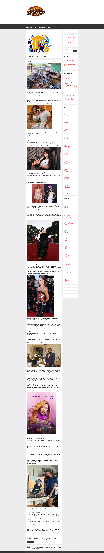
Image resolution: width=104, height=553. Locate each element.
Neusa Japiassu (67, 85)
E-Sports (66, 229)
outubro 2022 (67, 162)
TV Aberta (66, 278)
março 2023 (66, 156)
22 (68, 40)
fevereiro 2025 (67, 130)
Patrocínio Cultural (67, 264)
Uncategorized (67, 280)
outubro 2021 (67, 176)
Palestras (66, 262)
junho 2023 (66, 153)
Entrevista (66, 232)
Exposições (66, 234)
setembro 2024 (67, 136)
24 (72, 40)
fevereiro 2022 (67, 171)
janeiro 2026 (67, 117)
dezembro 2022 (67, 160)
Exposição (66, 233)
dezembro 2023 (67, 146)
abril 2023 (66, 155)
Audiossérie (66, 207)
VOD (65, 281)
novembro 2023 (67, 147)
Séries (66, 271)
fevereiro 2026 (67, 116)
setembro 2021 (67, 177)
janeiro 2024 (67, 145)
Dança (66, 224)
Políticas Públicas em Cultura (69, 266)
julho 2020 (66, 193)
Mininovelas (66, 250)
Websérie (66, 282)
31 (72, 42)
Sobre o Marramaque (41, 27)
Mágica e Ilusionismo (68, 249)
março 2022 (66, 170)
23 (70, 40)
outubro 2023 (67, 148)
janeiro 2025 (67, 131)
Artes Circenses (67, 201)
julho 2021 (66, 179)
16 (70, 39)
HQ (65, 242)
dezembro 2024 (67, 132)
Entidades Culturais (68, 231)
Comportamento (67, 215)
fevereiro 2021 (67, 185)
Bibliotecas (66, 208)
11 (74, 37)
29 (68, 42)
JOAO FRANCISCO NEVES (69, 91)
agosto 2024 (67, 137)
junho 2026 (66, 112)
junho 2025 (66, 125)
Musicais (66, 257)
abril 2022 (66, 169)
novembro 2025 (67, 120)
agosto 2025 (67, 123)
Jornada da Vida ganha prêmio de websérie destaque (71, 82)
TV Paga (66, 279)
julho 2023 (66, 152)
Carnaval (66, 209)
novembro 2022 (67, 161)
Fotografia (66, 239)
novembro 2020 (67, 188)
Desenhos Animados (68, 225)
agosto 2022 (67, 164)
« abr (65, 45)
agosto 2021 (67, 178)
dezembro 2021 (67, 173)
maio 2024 (66, 140)
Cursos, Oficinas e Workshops (69, 223)
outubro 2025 (67, 121)
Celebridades (67, 210)
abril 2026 (66, 114)
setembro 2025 (67, 122)
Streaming (66, 273)
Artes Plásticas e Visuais (68, 202)
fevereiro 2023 (67, 157)
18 (74, 39)
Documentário (67, 226)
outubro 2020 (67, 189)
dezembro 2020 (67, 187)
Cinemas (66, 214)
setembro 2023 (67, 149)
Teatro (66, 274)
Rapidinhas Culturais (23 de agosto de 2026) (70, 58)
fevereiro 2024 (67, 144)
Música (66, 254)
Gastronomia (67, 241)
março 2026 (66, 115)
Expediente (48, 27)
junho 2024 (66, 139)
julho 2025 (66, 124)
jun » (67, 45)
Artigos (66, 205)
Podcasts (66, 265)
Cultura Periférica (67, 222)
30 (70, 42)
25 (74, 40)
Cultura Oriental (67, 221)
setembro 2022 (67, 163)
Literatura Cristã (67, 247)
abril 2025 (66, 128)
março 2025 (66, 129)
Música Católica (67, 255)
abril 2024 (66, 141)
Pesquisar (65, 49)
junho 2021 (66, 180)
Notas (66, 258)
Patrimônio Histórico (68, 263)
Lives (65, 248)
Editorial (66, 230)
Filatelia (66, 237)
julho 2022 (66, 165)
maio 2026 (66, 113)
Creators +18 (67, 218)
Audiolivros (66, 206)
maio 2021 (66, 181)
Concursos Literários (29, 27)
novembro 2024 (67, 133)
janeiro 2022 (67, 172)
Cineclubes (66, 213)
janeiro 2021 (67, 186)
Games (66, 240)
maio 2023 (66, 154)
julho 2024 (66, 138)
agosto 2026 (67, 109)
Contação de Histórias (68, 217)
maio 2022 (66, 168)
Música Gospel (67, 256)
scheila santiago (67, 98)
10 (72, 37)
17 (72, 39)
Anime (66, 200)
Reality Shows (67, 270)
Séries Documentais (68, 272)
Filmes (35, 27)
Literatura (66, 246)
